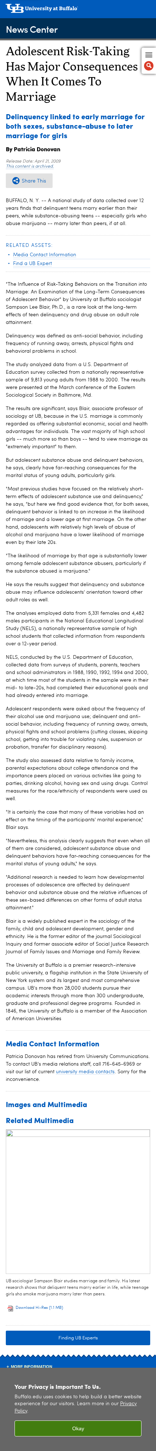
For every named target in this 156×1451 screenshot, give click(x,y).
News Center (31, 29)
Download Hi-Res (39, 1308)
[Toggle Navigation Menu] (148, 61)
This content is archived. (30, 166)
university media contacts (85, 1071)
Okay (78, 1428)
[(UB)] (78, 11)
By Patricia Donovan (33, 149)
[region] (78, 1409)
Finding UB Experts (78, 1338)
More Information (31, 1366)
